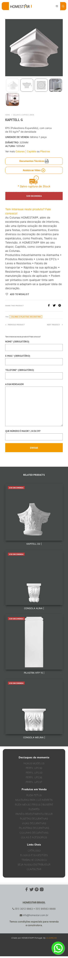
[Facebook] (50, 305)
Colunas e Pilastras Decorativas (26, 317)
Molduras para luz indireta (34, 799)
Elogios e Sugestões (34, 855)
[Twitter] (55, 305)
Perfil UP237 (34, 782)
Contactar (34, 869)
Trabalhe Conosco (34, 859)
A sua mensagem (14, 384)
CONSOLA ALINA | (34, 608)
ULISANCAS (51, 938)
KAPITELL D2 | (34, 543)
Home (7, 115)
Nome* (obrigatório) (17, 341)
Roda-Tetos (34, 795)
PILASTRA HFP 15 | (34, 672)
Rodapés (34, 809)
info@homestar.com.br (35, 915)
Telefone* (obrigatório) (19, 370)
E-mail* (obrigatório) (17, 355)
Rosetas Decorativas (34, 818)
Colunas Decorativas (34, 832)
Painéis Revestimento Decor (34, 813)
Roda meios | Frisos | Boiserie (34, 804)
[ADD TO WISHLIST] (61, 545)
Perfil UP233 (34, 772)
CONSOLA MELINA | (34, 737)
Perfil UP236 (34, 777)
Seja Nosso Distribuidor (34, 864)
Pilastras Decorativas (34, 827)
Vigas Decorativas (34, 823)
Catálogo (34, 850)
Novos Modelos (34, 763)
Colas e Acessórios (34, 837)
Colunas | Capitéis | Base (23, 115)
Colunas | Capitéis (26, 151)
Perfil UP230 (34, 768)
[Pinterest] (60, 305)
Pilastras (45, 151)
